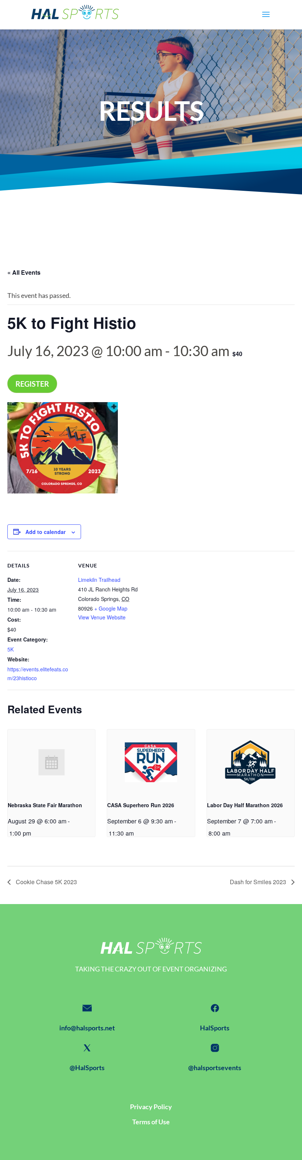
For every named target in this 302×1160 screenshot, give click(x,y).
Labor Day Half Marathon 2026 (245, 805)
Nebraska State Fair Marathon (45, 805)
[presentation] (51, 762)
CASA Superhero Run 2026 (140, 805)
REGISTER (32, 383)
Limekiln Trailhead (99, 579)
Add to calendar (45, 531)
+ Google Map (110, 608)
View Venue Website (102, 617)
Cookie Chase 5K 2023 (45, 882)
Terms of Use (151, 1122)
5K (10, 649)
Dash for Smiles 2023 (259, 882)
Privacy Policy (151, 1107)
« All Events (24, 272)
